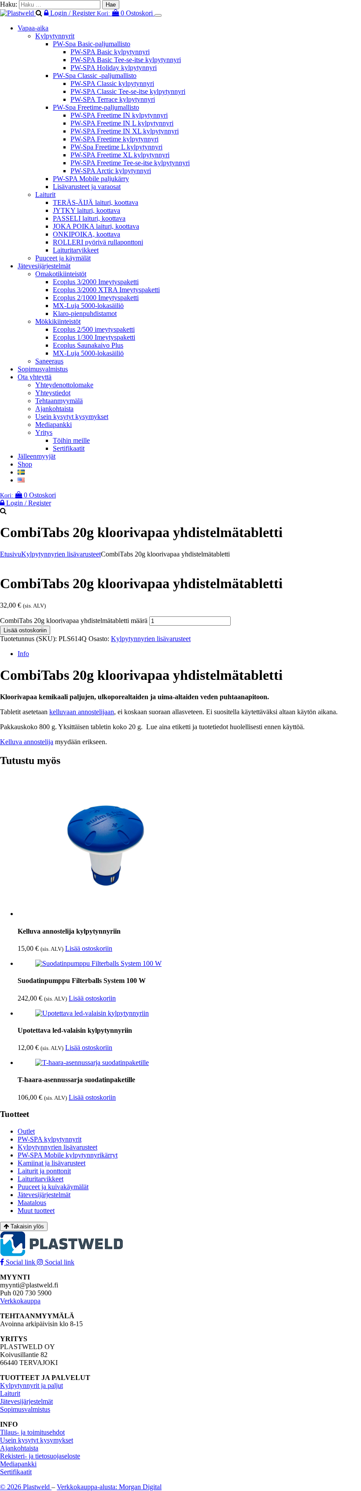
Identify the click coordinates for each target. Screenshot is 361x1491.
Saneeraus (49, 361)
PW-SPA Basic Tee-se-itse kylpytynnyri (125, 59)
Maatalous (32, 1202)
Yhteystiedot (52, 393)
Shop (25, 464)
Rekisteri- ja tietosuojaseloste (40, 1456)
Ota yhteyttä (35, 377)
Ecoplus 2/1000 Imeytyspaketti (96, 297)
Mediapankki (53, 424)
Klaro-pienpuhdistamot (85, 313)
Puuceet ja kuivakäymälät (53, 1187)
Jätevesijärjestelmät (44, 266)
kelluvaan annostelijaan (81, 712)
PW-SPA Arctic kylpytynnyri (110, 170)
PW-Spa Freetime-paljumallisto (96, 107)
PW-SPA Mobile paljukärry (91, 178)
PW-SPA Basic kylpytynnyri (110, 52)
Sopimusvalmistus (43, 369)
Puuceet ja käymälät (63, 258)
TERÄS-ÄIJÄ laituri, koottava (95, 202)
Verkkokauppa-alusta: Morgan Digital (109, 1487)
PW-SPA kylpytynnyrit (49, 1139)
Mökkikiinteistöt (58, 321)
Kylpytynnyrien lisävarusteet (61, 554)
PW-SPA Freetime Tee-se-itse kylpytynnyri (130, 163)
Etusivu (10, 554)
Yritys (43, 432)
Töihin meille (71, 440)
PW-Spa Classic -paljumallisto (94, 75)
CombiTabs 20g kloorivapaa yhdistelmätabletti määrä (73, 620)
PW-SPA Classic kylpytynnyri (112, 83)
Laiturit (45, 194)
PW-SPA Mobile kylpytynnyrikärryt (68, 1155)
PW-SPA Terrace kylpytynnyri (112, 99)
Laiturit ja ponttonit (44, 1171)
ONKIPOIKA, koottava (86, 234)
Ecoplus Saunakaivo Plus (88, 345)
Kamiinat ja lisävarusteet (51, 1163)
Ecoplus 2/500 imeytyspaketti (94, 329)
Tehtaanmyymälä (59, 400)
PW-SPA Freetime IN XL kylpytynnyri (124, 131)
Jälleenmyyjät (36, 456)
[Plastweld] (18, 13)
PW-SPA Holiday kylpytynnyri (113, 67)
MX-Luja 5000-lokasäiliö (88, 305)
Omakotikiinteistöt (60, 274)
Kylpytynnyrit (54, 36)
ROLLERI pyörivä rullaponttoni (98, 242)
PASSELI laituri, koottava (89, 218)
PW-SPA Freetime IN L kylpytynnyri (121, 123)
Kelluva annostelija (26, 742)
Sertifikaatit (69, 448)
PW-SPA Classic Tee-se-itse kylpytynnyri (127, 91)
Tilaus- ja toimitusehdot (32, 1432)
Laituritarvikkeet (76, 250)
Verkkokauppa (20, 1301)
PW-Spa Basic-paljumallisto (91, 44)
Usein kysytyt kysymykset (71, 416)
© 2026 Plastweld (26, 1487)
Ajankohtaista (54, 408)
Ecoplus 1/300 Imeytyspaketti (94, 337)
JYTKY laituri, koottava (86, 210)
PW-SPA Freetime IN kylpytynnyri (119, 115)
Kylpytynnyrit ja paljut (31, 1385)
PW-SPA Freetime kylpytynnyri (114, 139)
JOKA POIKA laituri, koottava (96, 226)
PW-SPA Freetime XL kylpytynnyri (119, 155)
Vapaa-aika (33, 28)
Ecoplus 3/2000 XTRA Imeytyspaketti (106, 289)
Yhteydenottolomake (64, 385)
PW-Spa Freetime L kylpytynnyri (116, 147)
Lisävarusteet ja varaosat (87, 186)
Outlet (26, 1131)
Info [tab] (23, 653)
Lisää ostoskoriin (25, 630)
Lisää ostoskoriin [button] (88, 948)
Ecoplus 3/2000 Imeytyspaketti (96, 282)
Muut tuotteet (36, 1210)
